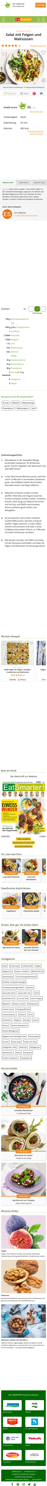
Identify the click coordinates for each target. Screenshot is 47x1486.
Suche (38, 21)
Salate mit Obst (30, 1042)
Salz (12, 323)
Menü (3, 21)
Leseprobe (5, 836)
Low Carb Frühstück (11, 877)
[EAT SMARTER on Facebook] (12, 1484)
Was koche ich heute (11, 947)
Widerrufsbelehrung (23, 1477)
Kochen (6, 1042)
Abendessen (8, 1052)
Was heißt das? (36, 111)
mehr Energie (36, 998)
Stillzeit (22, 1014)
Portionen (37, 313)
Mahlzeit (23, 1047)
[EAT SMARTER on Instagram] (23, 1484)
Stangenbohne (23, 327)
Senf (13, 343)
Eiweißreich (11, 911)
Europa (27, 1020)
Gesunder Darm (9, 993)
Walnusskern (22, 408)
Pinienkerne (16, 368)
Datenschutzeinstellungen (23, 1474)
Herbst (5, 1025)
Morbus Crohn (18, 1004)
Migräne (6, 1004)
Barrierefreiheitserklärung (17, 1479)
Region (17, 1020)
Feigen (14, 383)
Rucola (14, 372)
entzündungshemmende (27, 977)
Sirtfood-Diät (27, 966)
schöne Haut (8, 1009)
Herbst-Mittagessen (11, 1031)
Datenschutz (29, 1471)
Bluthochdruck (37, 971)
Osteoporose (33, 1004)
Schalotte (15, 331)
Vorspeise (28, 1052)
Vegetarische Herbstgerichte (14, 1036)
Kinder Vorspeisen (10, 1058)
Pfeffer (14, 356)
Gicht (37, 993)
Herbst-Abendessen (19, 1025)
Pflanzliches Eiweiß (31, 911)
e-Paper (43, 836)
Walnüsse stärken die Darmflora (14, 1340)
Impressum (16, 1471)
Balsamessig (16, 347)
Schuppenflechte (23, 1009)
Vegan (38, 966)
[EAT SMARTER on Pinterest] (17, 1484)
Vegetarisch (7, 971)
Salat (5, 966)
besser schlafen (21, 971)
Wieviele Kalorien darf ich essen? (35, 132)
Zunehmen (7, 1020)
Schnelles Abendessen (23, 1110)
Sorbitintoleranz (9, 1014)
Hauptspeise (26, 1058)
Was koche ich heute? (23, 1155)
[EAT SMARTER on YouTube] (34, 1484)
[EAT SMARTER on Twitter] (29, 1484)
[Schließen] (2, 5)
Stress (30, 1014)
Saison (35, 1020)
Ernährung (14, 966)
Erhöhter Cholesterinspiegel (14, 982)
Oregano (15, 339)
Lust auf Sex (22, 998)
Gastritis (30, 987)
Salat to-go (16, 1042)
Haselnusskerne (18, 360)
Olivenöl (14, 351)
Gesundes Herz (25, 993)
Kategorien (36, 1479)
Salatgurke (15, 379)
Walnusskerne (17, 364)
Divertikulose (8, 977)
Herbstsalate (34, 1036)
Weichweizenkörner (20, 319)
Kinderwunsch (8, 998)
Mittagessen (35, 1047)
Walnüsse (5, 1295)
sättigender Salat (9, 1047)
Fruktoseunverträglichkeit (13, 987)
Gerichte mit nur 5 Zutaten (24, 1200)
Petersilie (15, 335)
